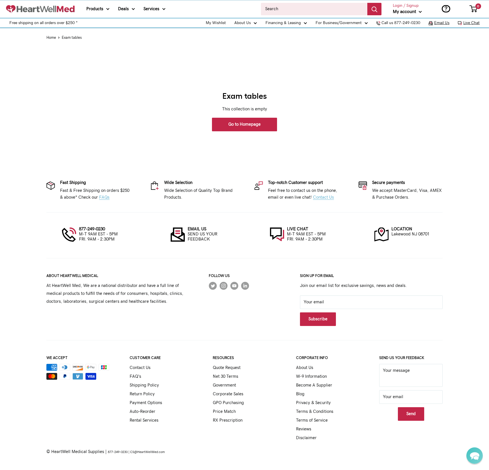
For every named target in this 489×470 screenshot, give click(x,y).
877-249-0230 (92, 229)
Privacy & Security (313, 403)
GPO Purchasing (228, 403)
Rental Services (144, 420)
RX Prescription (228, 420)
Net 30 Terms (225, 376)
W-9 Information (311, 376)
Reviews (303, 429)
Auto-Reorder (142, 411)
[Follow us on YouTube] (234, 286)
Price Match (224, 411)
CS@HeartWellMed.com (147, 452)
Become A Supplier (314, 385)
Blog (300, 394)
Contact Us (323, 197)
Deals (123, 9)
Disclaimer (306, 438)
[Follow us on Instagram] (224, 286)
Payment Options (146, 403)
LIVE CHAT (297, 229)
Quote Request (227, 368)
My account (405, 11)
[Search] (374, 9)
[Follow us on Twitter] (213, 286)
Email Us (441, 23)
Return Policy (142, 394)
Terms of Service (312, 420)
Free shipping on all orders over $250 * (43, 23)
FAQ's (135, 376)
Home (51, 38)
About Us (242, 23)
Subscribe (317, 319)
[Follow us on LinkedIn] (245, 286)
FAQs (104, 197)
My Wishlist (216, 23)
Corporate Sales (228, 394)
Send (411, 414)
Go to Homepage (244, 124)
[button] (474, 455)
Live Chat (471, 23)
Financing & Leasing (283, 23)
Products (94, 9)
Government (224, 385)
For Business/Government (339, 23)
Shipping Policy (144, 385)
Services (151, 9)
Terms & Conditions (314, 411)
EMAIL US (197, 229)
